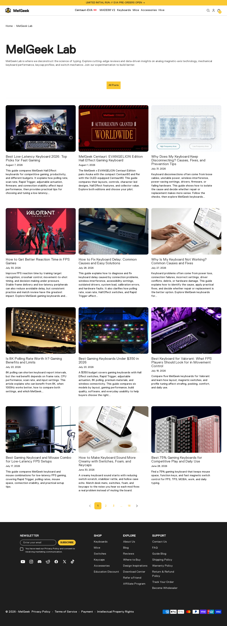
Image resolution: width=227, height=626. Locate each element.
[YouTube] (23, 561)
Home (9, 26)
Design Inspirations (135, 565)
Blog (126, 547)
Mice (97, 547)
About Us (129, 541)
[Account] (213, 10)
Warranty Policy (162, 565)
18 (129, 506)
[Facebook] (56, 561)
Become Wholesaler (164, 588)
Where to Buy (132, 559)
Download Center (134, 571)
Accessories (101, 565)
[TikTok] (73, 561)
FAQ (155, 547)
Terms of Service (66, 611)
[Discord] (39, 561)
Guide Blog (159, 553)
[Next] (136, 505)
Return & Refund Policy (163, 574)
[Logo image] (17, 10)
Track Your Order (163, 582)
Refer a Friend (132, 577)
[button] (208, 10)
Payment (87, 611)
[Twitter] (64, 561)
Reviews (128, 553)
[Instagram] (31, 561)
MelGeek (24, 611)
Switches (100, 553)
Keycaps (99, 559)
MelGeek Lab (24, 26)
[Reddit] (48, 561)
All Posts (114, 85)
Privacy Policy (41, 611)
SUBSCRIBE (67, 542)
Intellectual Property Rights (115, 611)
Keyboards (100, 541)
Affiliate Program (134, 584)
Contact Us (159, 541)
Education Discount (106, 571)
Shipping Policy (162, 559)
